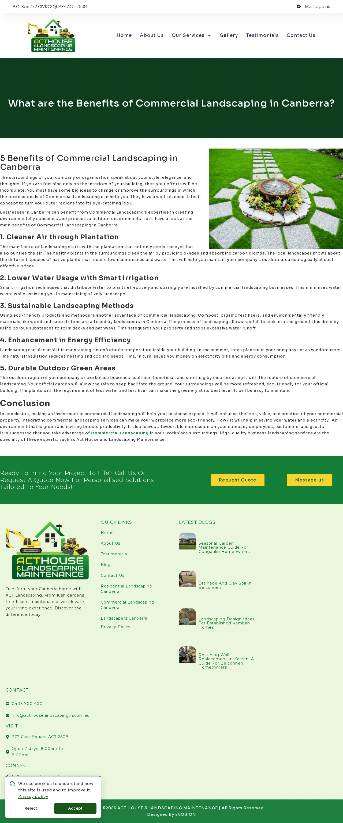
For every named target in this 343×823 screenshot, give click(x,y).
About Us (152, 35)
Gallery (229, 35)
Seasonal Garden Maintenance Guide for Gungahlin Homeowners (224, 547)
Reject (30, 808)
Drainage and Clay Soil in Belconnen (225, 585)
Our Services (188, 35)
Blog (106, 564)
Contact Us (301, 35)
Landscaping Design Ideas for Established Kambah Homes (227, 623)
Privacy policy (33, 796)
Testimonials (262, 35)
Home (124, 35)
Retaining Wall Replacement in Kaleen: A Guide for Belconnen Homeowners (226, 661)
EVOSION (185, 814)
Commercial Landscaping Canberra (127, 605)
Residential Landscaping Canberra (126, 589)
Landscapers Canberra (124, 618)
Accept (75, 808)
